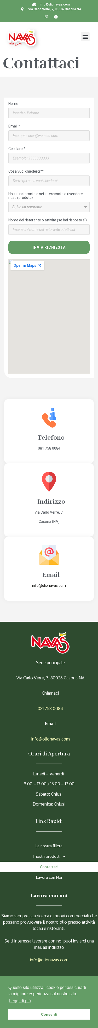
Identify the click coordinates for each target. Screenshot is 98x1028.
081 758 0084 (50, 708)
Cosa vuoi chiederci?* (26, 171)
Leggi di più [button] (20, 1001)
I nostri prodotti (46, 856)
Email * (14, 126)
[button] (85, 36)
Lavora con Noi (49, 877)
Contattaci (49, 866)
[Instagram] (46, 16)
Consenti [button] (49, 1014)
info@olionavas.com (50, 739)
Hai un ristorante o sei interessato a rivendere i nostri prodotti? (46, 196)
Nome (13, 104)
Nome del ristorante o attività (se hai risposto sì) (47, 220)
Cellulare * (16, 149)
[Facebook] (56, 16)
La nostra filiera (49, 845)
